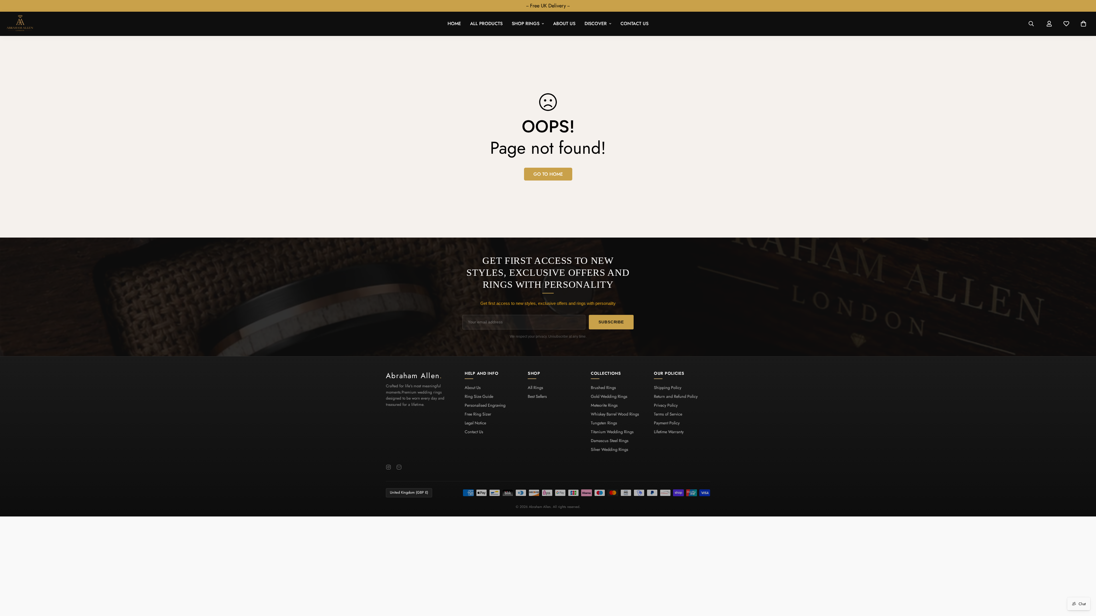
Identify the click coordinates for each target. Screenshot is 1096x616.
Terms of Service (668, 414)
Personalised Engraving (485, 405)
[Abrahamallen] (20, 24)
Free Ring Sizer (478, 414)
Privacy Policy (666, 405)
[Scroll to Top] (1084, 584)
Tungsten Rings (604, 423)
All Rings (535, 387)
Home (454, 24)
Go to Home (548, 174)
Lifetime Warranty (669, 432)
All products (486, 24)
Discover (596, 24)
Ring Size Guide (479, 396)
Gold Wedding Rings (609, 396)
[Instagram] (388, 467)
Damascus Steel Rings (609, 440)
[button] (1083, 24)
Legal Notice (475, 423)
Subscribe (611, 322)
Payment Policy (667, 423)
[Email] (399, 467)
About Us (564, 24)
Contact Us (634, 24)
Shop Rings (525, 24)
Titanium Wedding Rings (612, 432)
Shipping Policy (667, 387)
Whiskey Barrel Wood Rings (615, 414)
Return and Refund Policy (676, 396)
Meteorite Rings (604, 405)
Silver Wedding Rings (609, 449)
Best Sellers (537, 396)
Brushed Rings (603, 387)
